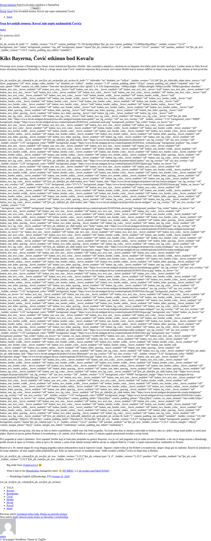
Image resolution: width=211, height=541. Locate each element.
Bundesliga (12, 493)
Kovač (10, 505)
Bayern (10, 490)
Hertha (10, 499)
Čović (10, 496)
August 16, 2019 (61, 476)
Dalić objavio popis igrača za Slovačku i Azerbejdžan (40, 517)
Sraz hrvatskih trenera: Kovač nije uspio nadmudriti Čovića (40, 23)
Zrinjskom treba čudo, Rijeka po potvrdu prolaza (42, 514)
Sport (10, 11)
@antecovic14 (30, 465)
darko (3, 29)
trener (10, 508)
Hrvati (10, 502)
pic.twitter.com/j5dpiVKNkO (94, 470)
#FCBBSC (68, 470)
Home (3, 11)
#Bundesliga (32, 470)
